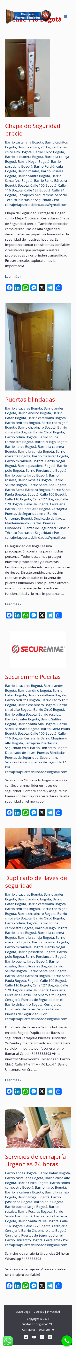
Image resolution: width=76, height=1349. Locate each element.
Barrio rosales (28, 171)
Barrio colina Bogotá (21, 437)
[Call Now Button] (66, 1340)
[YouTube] (34, 1337)
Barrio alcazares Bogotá (23, 408)
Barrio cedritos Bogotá (22, 422)
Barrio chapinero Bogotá (37, 427)
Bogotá (23, 185)
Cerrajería (57, 990)
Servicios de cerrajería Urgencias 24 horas (35, 1160)
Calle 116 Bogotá (18, 499)
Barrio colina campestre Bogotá (31, 439)
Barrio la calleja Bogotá (36, 451)
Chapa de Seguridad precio (32, 129)
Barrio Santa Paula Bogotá (38, 1221)
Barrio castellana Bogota (24, 142)
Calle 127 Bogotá (37, 190)
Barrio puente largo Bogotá (26, 475)
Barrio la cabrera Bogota (24, 156)
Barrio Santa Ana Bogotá (47, 485)
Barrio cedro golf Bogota (37, 147)
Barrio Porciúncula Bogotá (46, 470)
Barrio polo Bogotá (48, 1201)
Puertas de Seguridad (39, 528)
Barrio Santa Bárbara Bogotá (27, 489)
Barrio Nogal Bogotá (33, 161)
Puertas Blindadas (51, 752)
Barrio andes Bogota (21, 1173)
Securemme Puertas (33, 677)
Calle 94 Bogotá (36, 504)
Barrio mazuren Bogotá (50, 456)
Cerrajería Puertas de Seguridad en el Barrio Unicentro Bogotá (36, 513)
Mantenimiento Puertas (23, 523)
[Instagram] (50, 1337)
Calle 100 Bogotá (43, 185)
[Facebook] (26, 1337)
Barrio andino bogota (34, 413)
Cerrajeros (26, 195)
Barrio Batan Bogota (54, 1173)
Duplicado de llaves (49, 518)
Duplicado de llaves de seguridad (36, 881)
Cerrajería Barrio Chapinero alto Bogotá (35, 506)
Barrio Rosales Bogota (35, 480)
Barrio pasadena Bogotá (37, 465)
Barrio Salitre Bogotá (34, 176)
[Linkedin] (42, 1337)
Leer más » (13, 276)
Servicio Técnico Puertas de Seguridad (36, 197)
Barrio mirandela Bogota (24, 461)
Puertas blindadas (30, 399)
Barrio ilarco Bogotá (20, 446)
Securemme (44, 195)
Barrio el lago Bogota (51, 441)
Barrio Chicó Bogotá (48, 152)
